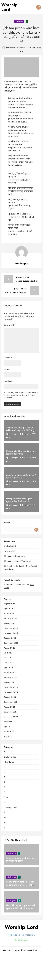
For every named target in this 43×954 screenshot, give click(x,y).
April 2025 (8, 668)
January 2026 (9, 623)
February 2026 (10, 618)
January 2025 (9, 682)
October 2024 (10, 697)
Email (7, 369)
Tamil (6, 797)
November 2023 (11, 717)
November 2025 (11, 633)
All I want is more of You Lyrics (17, 561)
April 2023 (8, 727)
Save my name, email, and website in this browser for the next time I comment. (21, 395)
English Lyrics (10, 757)
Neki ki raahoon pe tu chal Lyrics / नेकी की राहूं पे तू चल (20, 907)
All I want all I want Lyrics (15, 556)
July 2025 (8, 653)
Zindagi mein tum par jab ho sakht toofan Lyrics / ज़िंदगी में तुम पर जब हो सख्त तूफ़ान (20, 430)
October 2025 (10, 638)
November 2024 (11, 692)
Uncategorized (10, 807)
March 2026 (9, 614)
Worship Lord (9, 7)
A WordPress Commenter (15, 584)
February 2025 (10, 678)
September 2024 (11, 702)
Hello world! (9, 551)
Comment (9, 325)
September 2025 (11, 643)
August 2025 (9, 648)
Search (7, 522)
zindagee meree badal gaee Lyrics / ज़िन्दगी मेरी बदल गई (19, 500)
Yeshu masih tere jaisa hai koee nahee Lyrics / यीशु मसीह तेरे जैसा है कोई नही (20, 885)
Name (8, 358)
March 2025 (9, 673)
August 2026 (9, 604)
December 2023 (11, 712)
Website (9, 381)
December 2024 (11, 687)
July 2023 (8, 722)
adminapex (10, 47)
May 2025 (8, 663)
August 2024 (9, 707)
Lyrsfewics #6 (10, 546)
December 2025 (11, 628)
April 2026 (8, 609)
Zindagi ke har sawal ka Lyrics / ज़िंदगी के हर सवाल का (21, 476)
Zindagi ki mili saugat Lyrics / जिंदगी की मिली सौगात (20, 453)
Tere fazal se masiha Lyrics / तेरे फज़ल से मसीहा (21, 859)
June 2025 (8, 658)
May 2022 (8, 737)
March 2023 (9, 732)
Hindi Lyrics (19, 21)
